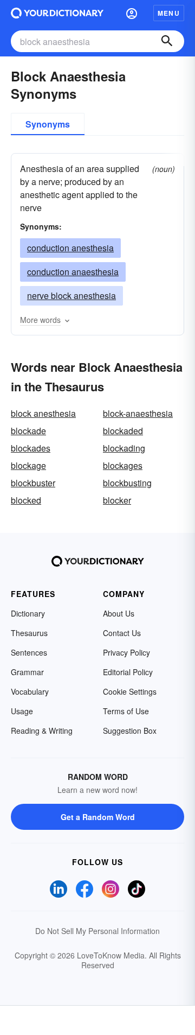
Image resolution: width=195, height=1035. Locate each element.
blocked (26, 500)
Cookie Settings (130, 691)
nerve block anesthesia (71, 295)
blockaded (123, 430)
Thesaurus (29, 632)
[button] (131, 13)
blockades (30, 448)
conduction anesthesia (70, 248)
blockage (28, 465)
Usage (22, 711)
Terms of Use (126, 711)
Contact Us (122, 632)
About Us (118, 613)
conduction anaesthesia (73, 271)
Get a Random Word (98, 816)
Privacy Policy (126, 652)
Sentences (29, 652)
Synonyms (47, 124)
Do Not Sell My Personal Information (97, 930)
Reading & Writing (42, 730)
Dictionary (28, 613)
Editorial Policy (128, 671)
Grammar (27, 671)
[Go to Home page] (57, 13)
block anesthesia (43, 413)
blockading (124, 448)
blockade (28, 430)
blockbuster (33, 483)
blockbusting (127, 483)
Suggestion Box (130, 730)
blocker (117, 500)
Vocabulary (30, 691)
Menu (169, 13)
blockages (122, 465)
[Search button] (167, 41)
